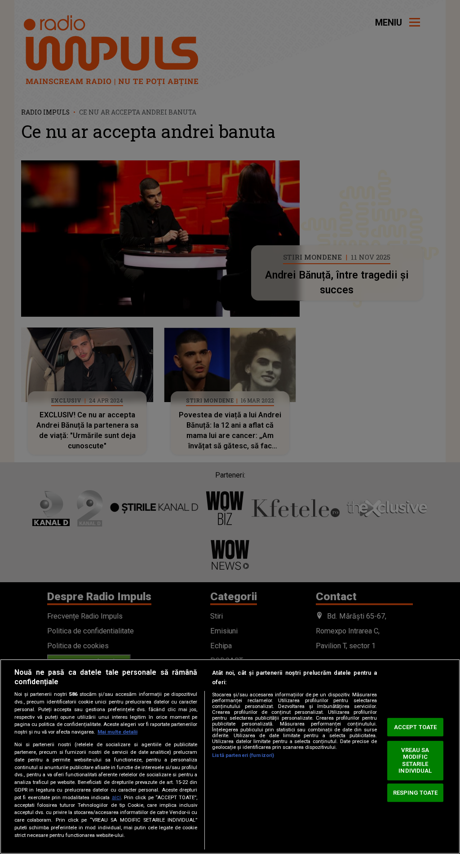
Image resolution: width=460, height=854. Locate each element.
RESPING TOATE (415, 792)
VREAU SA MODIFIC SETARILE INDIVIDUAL (415, 760)
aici (116, 797)
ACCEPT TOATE (415, 727)
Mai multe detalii (117, 732)
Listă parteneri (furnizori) (243, 755)
